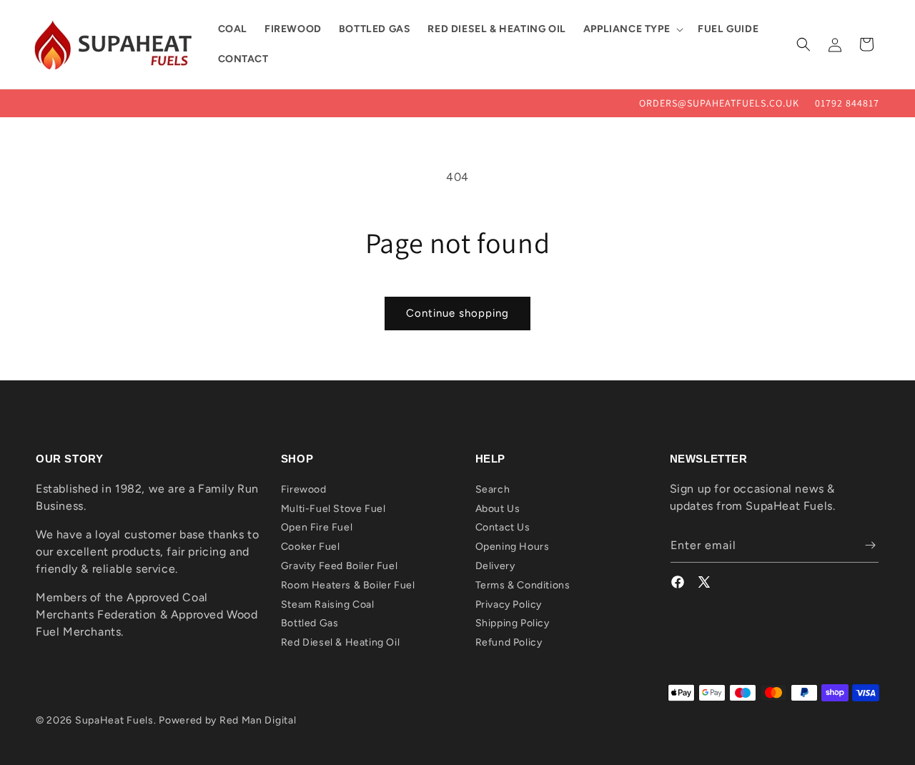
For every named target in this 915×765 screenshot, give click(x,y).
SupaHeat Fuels (114, 720)
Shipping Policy (512, 623)
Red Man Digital (258, 720)
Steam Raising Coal (328, 604)
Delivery (495, 565)
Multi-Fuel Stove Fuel (333, 508)
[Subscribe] (863, 545)
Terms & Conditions (522, 584)
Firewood (304, 489)
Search (492, 489)
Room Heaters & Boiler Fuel (348, 584)
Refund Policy (509, 642)
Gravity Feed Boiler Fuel (339, 565)
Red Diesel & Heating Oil (340, 642)
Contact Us (502, 527)
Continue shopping (457, 313)
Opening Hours (512, 546)
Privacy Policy (508, 604)
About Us (497, 508)
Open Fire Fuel (316, 527)
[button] (632, 29)
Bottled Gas (310, 623)
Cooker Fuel (310, 546)
